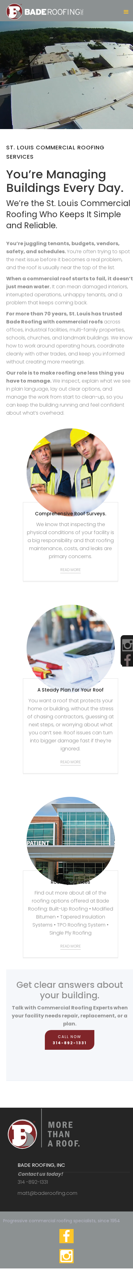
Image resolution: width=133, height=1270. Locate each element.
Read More (70, 569)
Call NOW (70, 1039)
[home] (43, 9)
